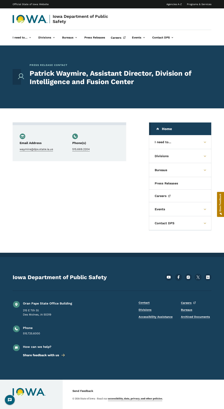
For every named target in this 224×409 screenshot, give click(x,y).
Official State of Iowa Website (31, 4)
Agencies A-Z (174, 4)
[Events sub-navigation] (144, 37)
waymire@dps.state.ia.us (36, 149)
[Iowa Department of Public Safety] (30, 19)
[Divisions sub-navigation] (54, 37)
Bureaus (186, 309)
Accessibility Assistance (156, 316)
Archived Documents (195, 316)
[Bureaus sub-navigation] (76, 37)
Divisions (145, 309)
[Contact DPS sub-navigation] (172, 37)
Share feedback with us (41, 355)
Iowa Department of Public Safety (80, 19)
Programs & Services (199, 4)
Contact (144, 302)
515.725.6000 (31, 333)
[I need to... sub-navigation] (30, 37)
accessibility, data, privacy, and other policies (135, 398)
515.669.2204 (81, 149)
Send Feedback (82, 391)
